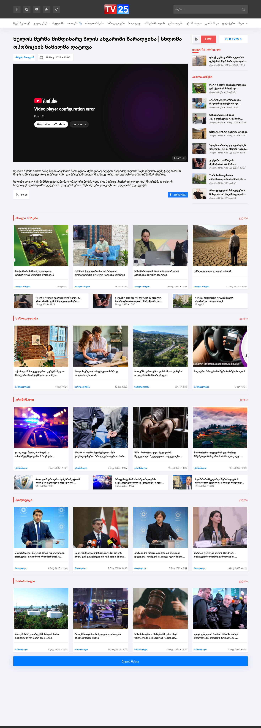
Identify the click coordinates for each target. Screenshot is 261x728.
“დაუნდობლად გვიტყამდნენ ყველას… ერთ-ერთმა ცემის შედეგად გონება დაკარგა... (227, 147)
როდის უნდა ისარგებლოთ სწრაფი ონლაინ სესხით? (97, 373)
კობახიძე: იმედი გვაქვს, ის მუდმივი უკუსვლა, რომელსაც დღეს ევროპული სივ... (158, 554)
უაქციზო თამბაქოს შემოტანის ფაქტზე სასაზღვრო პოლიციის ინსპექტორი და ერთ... (223, 162)
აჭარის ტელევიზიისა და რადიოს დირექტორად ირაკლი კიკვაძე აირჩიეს (225, 101)
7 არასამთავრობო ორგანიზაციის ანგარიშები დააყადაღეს (226, 177)
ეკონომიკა (212, 23)
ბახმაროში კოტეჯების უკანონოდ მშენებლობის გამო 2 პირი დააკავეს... (218, 454)
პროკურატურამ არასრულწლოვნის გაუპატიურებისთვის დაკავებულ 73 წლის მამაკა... (139, 481)
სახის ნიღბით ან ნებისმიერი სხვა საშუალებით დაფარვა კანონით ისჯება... (155, 636)
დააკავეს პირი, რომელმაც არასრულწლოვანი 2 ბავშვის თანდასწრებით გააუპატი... (33, 454)
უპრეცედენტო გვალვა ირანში (228, 131)
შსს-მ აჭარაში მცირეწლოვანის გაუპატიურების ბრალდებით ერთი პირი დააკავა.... (100, 454)
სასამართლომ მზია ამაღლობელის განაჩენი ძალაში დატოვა (224, 116)
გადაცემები (41, 23)
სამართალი (25, 581)
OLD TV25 (232, 39)
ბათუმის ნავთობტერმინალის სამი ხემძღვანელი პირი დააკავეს (37, 635)
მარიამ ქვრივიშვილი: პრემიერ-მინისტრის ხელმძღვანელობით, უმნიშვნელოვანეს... (214, 554)
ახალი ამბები (94, 23)
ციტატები (228, 23)
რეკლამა (58, 23)
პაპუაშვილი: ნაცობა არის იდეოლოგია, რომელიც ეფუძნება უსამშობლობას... (40, 554)
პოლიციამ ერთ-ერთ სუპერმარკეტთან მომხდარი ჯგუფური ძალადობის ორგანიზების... (58, 481)
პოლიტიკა (134, 23)
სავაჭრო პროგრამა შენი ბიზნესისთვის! (219, 371)
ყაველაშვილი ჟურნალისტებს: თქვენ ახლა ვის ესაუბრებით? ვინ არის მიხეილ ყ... (100, 554)
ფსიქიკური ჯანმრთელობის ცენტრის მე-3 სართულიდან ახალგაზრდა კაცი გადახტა (226, 59)
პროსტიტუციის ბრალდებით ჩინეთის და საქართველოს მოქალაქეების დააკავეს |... (227, 192)
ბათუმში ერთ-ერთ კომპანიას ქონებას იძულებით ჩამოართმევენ (158, 373)
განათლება (175, 23)
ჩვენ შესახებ (21, 23)
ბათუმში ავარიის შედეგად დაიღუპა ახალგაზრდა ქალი (98, 635)
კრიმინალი (194, 23)
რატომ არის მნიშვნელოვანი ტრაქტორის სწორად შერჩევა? (227, 86)
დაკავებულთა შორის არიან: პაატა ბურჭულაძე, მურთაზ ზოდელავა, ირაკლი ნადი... (216, 636)
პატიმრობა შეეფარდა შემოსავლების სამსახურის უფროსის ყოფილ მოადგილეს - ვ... (219, 481)
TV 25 (24, 194)
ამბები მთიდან (155, 23)
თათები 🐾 (74, 23)
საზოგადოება (116, 23)
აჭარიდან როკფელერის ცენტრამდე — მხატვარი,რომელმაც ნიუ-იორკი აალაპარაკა (40, 373)
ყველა (243, 218)
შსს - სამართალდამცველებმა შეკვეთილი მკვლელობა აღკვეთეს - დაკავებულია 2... (157, 454)
